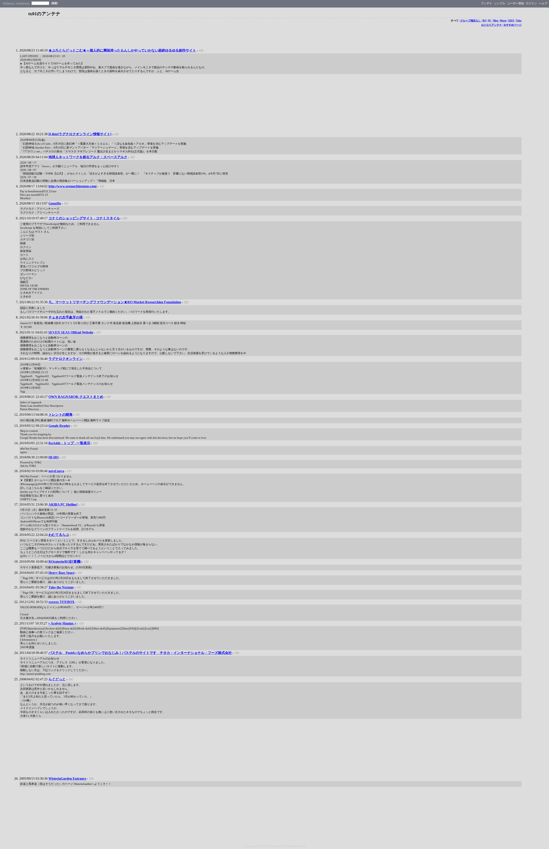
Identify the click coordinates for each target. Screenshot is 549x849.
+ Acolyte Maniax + (62, 623)
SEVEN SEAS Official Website (70, 332)
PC (490, 20)
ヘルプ (543, 3)
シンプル (499, 3)
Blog (495, 20)
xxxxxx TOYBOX (61, 602)
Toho (519, 20)
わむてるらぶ (58, 535)
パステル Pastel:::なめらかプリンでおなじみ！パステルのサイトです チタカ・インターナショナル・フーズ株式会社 (140, 653)
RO (484, 20)
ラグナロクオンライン (65, 359)
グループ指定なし (470, 20)
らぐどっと (57, 679)
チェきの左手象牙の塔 (65, 317)
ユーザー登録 (515, 3)
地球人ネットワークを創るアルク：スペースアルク (87, 157)
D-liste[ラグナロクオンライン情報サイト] (79, 134)
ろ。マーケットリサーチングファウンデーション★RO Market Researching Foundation (114, 302)
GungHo (54, 203)
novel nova (56, 471)
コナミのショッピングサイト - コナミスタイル (84, 218)
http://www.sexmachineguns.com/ (72, 186)
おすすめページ (513, 24)
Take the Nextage (61, 587)
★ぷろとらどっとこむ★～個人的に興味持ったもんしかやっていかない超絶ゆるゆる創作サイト (122, 50)
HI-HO (53, 457)
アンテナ (486, 3)
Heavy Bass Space (61, 573)
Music (503, 20)
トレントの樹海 (60, 414)
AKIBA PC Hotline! (63, 504)
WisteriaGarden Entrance (67, 778)
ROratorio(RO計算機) (64, 561)
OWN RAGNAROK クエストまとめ (75, 397)
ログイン (531, 3)
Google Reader (59, 426)
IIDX (511, 20)
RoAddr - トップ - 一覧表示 (69, 443)
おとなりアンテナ (491, 24)
